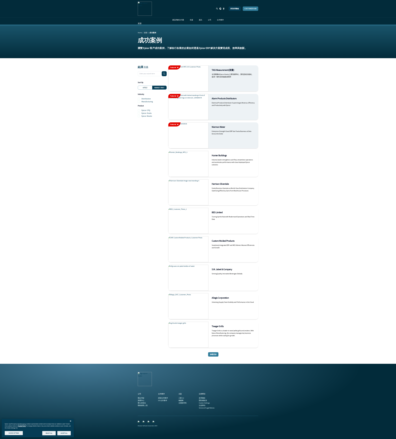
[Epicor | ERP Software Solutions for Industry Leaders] (145, 9)
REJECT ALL (49, 433)
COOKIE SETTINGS (14, 433)
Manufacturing (147, 101)
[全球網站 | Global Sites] (220, 9)
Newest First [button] (159, 88)
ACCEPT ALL (64, 433)
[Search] (164, 73)
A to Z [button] (145, 88)
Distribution (146, 99)
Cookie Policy (22, 426)
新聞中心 (141, 400)
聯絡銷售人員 (143, 405)
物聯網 (181, 400)
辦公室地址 (142, 403)
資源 (139, 23)
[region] (38, 428)
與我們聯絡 (234, 9)
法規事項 (202, 405)
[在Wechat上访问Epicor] (154, 422)
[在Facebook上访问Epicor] (144, 422)
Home (140, 33)
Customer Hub (250, 9)
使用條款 (202, 398)
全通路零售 (183, 403)
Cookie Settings (204, 403)
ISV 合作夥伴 (162, 400)
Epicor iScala (146, 113)
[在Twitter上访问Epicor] (149, 422)
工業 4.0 (181, 398)
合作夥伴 (163, 398)
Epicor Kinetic (146, 116)
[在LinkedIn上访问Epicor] (139, 422)
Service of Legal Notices (206, 408)
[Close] (70, 421)
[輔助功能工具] (223, 9)
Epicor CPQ (145, 110)
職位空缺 (141, 398)
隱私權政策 (203, 400)
